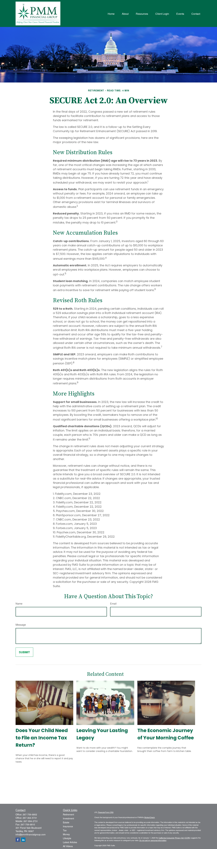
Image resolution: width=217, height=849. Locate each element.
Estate (66, 822)
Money (66, 834)
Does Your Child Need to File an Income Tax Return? (42, 737)
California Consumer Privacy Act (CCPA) (174, 837)
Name (19, 603)
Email (113, 603)
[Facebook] (18, 840)
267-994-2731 (31, 821)
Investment (68, 818)
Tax (65, 830)
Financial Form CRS (105, 812)
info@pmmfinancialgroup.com (31, 834)
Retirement (68, 814)
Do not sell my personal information (152, 840)
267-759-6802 (30, 814)
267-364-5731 (30, 817)
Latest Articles (70, 842)
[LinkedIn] (23, 840)
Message (21, 624)
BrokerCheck (149, 817)
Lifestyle (67, 838)
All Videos (68, 846)
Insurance (68, 826)
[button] (111, 13)
